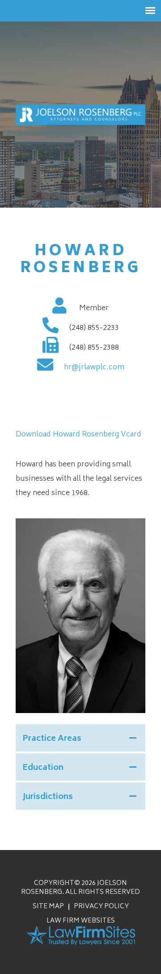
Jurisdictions (47, 797)
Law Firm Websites (81, 921)
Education (43, 768)
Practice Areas (51, 739)
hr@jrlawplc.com (94, 367)
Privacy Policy (101, 906)
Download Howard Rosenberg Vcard (78, 434)
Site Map (48, 906)
